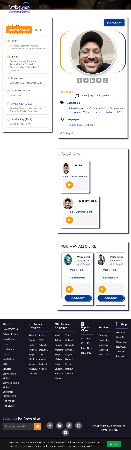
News (6, 353)
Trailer (78, 165)
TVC (41, 340)
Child (41, 354)
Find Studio (9, 405)
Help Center (9, 339)
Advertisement (43, 345)
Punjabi (58, 345)
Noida (83, 352)
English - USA (59, 354)
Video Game (33, 364)
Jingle (31, 354)
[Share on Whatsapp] (105, 80)
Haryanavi (59, 378)
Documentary (43, 349)
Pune (89, 352)
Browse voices (19, 29)
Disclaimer (8, 348)
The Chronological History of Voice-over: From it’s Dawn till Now (121, 351)
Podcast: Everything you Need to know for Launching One (121, 356)
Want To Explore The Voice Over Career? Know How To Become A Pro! (121, 337)
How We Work (10, 329)
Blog (5, 363)
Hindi (57, 335)
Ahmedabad (83, 338)
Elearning (33, 335)
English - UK (70, 354)
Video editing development (104, 354)
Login (56, 20)
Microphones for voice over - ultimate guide (121, 332)
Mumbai (83, 348)
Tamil (67, 335)
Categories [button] (12, 20)
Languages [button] (28, 20)
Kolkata (89, 343)
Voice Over (104, 345)
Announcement (33, 368)
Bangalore (89, 338)
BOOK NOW (76, 297)
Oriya (68, 364)
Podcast (43, 364)
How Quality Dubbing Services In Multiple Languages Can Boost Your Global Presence (121, 346)
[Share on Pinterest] (98, 80)
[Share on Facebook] (79, 80)
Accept (114, 444)
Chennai (83, 343)
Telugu (58, 340)
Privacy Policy (10, 334)
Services (7, 368)
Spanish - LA (70, 373)
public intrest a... (88, 200)
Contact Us (8, 358)
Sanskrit (59, 373)
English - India (70, 349)
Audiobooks (33, 349)
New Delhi (89, 348)
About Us (7, 324)
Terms (6, 344)
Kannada (69, 345)
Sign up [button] (65, 20)
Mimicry (33, 359)
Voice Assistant (43, 368)
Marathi (59, 349)
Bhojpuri (69, 368)
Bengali (68, 359)
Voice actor (82, 256)
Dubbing (33, 373)
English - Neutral (59, 368)
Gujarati (69, 340)
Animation (43, 359)
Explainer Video (43, 335)
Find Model (9, 400)
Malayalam (59, 359)
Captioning (104, 340)
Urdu (57, 364)
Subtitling (103, 349)
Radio (31, 345)
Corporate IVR (33, 340)
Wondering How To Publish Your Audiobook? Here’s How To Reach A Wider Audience (121, 342)
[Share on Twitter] (86, 80)
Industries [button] (44, 20)
